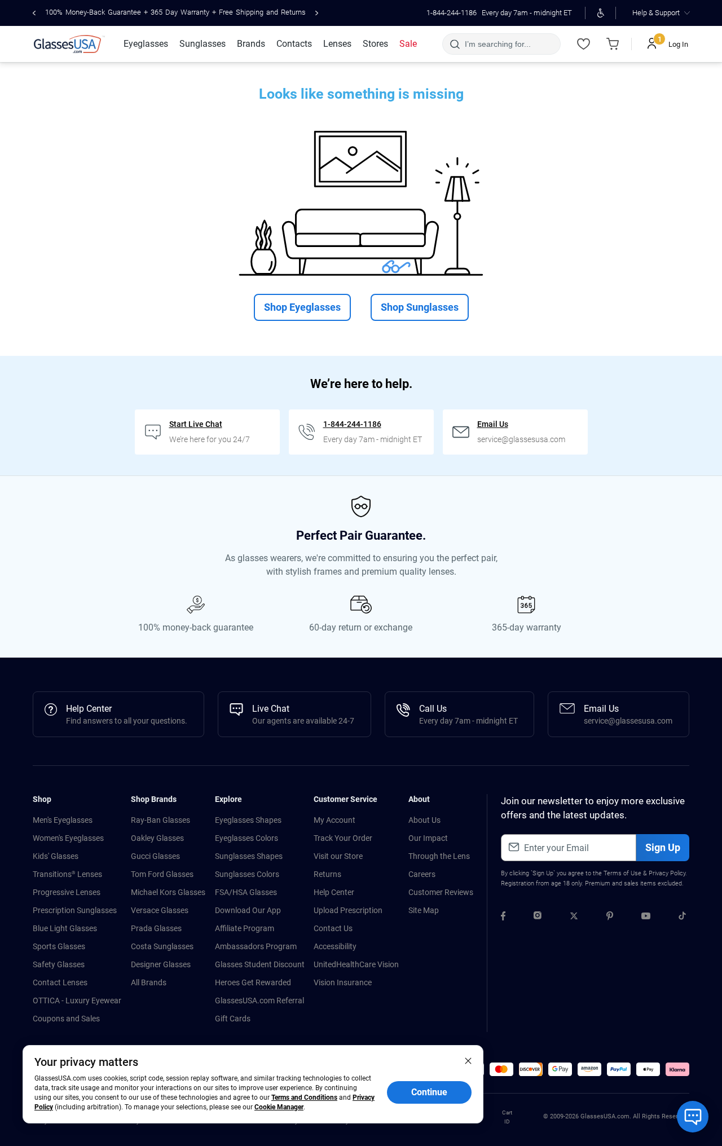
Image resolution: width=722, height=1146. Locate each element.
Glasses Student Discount (260, 964)
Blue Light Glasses (65, 928)
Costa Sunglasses (162, 946)
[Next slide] (316, 13)
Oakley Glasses (157, 838)
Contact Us (333, 928)
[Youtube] (645, 917)
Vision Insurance (343, 982)
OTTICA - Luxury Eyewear (77, 1000)
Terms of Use (622, 873)
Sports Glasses (59, 946)
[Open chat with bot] (692, 1116)
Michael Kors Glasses (168, 892)
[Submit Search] (454, 44)
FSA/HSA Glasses (246, 892)
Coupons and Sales (66, 1018)
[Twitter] (574, 917)
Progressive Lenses (66, 892)
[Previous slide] (34, 13)
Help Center (334, 892)
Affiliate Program (244, 928)
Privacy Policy (667, 873)
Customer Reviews (440, 892)
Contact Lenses (60, 982)
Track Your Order (343, 838)
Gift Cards (232, 1018)
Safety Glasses (59, 964)
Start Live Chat (195, 424)
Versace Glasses (159, 910)
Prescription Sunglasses (75, 910)
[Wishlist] (583, 44)
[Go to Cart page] (612, 44)
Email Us (492, 424)
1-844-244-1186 (451, 12)
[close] (468, 1060)
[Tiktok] (682, 917)
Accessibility (335, 946)
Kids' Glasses (55, 856)
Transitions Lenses (67, 874)
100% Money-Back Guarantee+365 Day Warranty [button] (175, 12)
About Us (424, 820)
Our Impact (428, 838)
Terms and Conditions (304, 1097)
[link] (69, 44)
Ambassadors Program (256, 946)
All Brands (148, 982)
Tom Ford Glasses (162, 874)
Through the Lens (439, 856)
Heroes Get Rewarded (253, 982)
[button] (501, 1069)
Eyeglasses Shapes (248, 820)
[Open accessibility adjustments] (600, 13)
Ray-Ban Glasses (160, 820)
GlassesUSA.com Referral (259, 1000)
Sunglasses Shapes (249, 856)
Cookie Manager (278, 1107)
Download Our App (248, 910)
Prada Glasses (156, 928)
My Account (334, 820)
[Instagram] (538, 917)
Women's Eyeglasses (68, 838)
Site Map (423, 910)
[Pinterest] (609, 917)
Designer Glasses (161, 964)
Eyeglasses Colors (246, 838)
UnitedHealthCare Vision (356, 964)
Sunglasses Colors (247, 874)
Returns (327, 874)
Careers (421, 874)
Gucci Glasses (155, 856)
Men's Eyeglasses (63, 820)
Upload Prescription (348, 910)
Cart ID (507, 1117)
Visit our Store (338, 856)
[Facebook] (503, 917)
